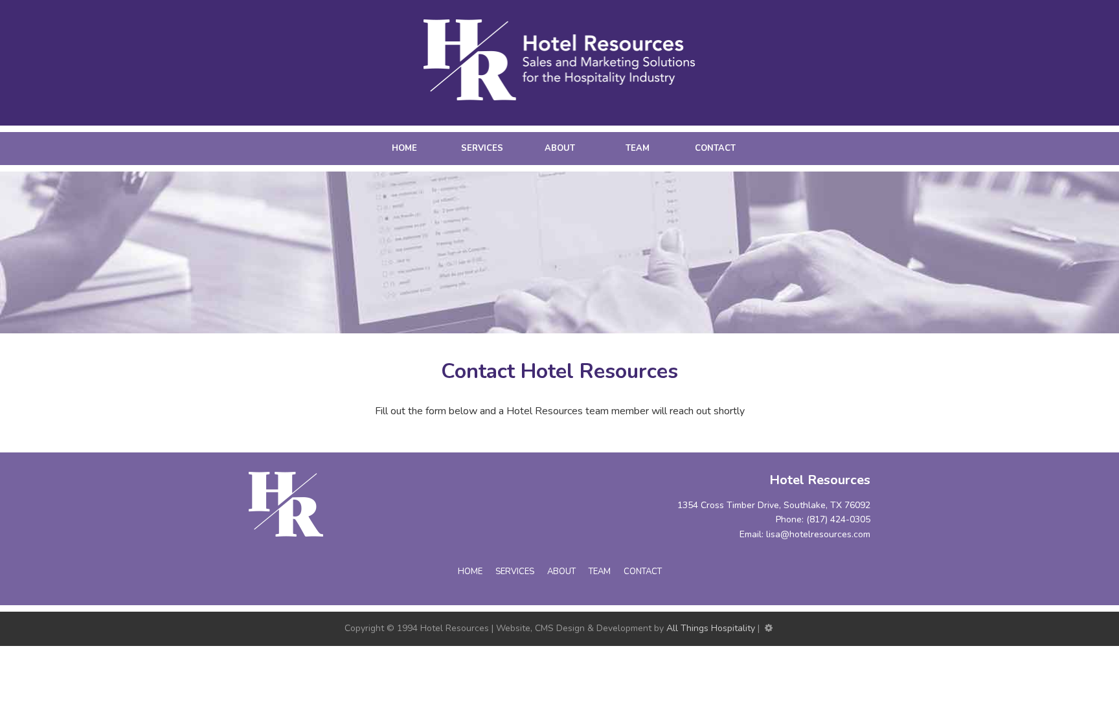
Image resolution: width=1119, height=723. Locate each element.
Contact (715, 148)
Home (404, 148)
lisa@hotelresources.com (818, 534)
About (560, 148)
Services (482, 148)
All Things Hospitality (710, 628)
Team (638, 148)
